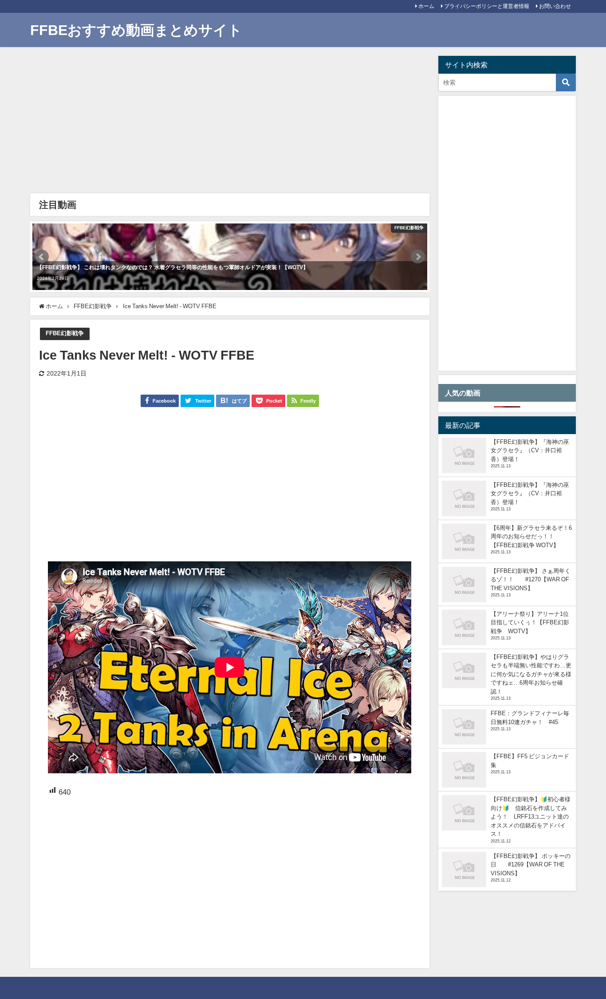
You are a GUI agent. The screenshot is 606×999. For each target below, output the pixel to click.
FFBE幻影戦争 (65, 333)
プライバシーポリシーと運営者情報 (486, 6)
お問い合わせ (555, 6)
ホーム (426, 6)
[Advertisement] (230, 122)
